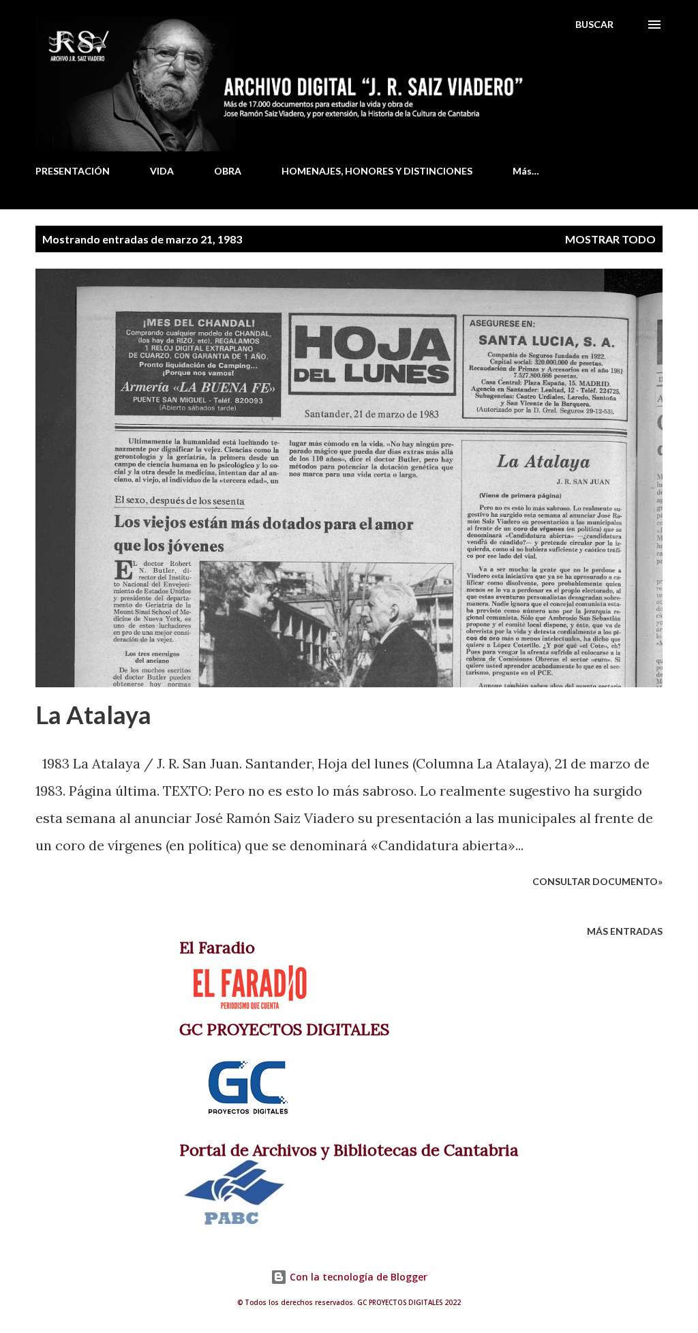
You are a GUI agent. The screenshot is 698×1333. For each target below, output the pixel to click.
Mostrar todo (610, 239)
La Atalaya (93, 715)
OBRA (227, 171)
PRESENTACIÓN (72, 171)
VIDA (162, 171)
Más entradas (625, 931)
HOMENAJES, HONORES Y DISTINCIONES (377, 171)
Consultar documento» (597, 881)
